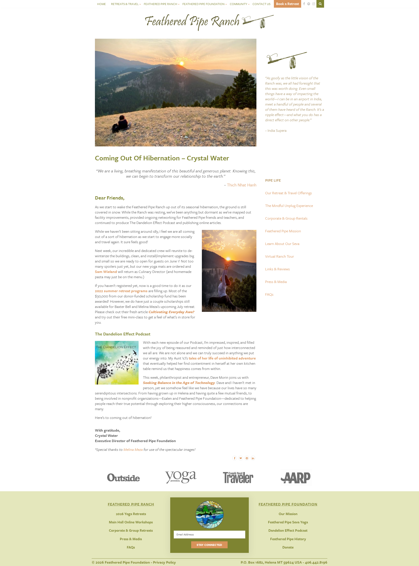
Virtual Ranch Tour (279, 256)
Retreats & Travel (125, 4)
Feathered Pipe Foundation (203, 4)
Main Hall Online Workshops (131, 522)
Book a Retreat (287, 3)
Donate (288, 547)
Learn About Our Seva (282, 243)
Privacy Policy (164, 562)
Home (101, 4)
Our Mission (288, 513)
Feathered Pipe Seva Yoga (288, 522)
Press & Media (276, 281)
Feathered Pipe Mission (283, 231)
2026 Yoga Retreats (131, 513)
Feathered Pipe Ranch (160, 4)
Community (238, 4)
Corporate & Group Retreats (131, 530)
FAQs (269, 294)
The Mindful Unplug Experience (289, 205)
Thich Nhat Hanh (241, 185)
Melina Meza (133, 449)
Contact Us (261, 4)
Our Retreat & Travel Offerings (288, 193)
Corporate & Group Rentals (286, 218)
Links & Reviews (277, 269)
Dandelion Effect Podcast (287, 530)
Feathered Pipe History (288, 539)
